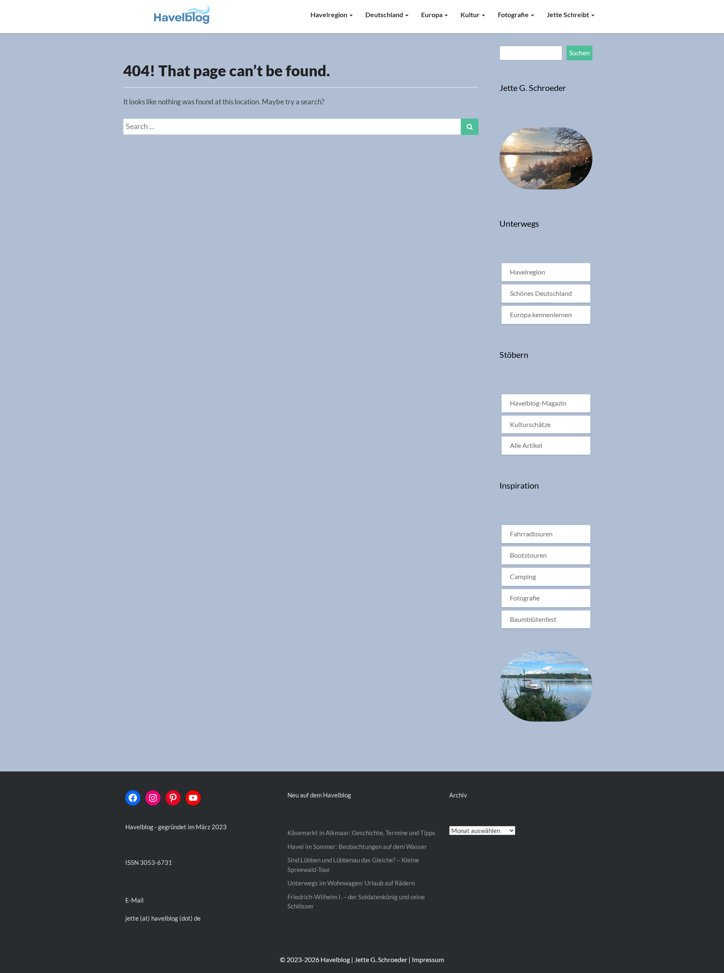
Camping (523, 576)
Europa (432, 14)
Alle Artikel (526, 445)
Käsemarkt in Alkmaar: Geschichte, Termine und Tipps (361, 832)
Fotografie (514, 14)
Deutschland (384, 14)
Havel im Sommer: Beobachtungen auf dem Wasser (357, 846)
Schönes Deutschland (541, 293)
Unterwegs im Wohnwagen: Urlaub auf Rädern (351, 883)
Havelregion (329, 14)
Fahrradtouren (531, 534)
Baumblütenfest (533, 619)
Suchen (579, 53)
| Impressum (426, 959)
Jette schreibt (568, 14)
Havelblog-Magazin (538, 403)
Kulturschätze (530, 424)
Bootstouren (528, 555)
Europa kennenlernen (541, 314)
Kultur (470, 14)
